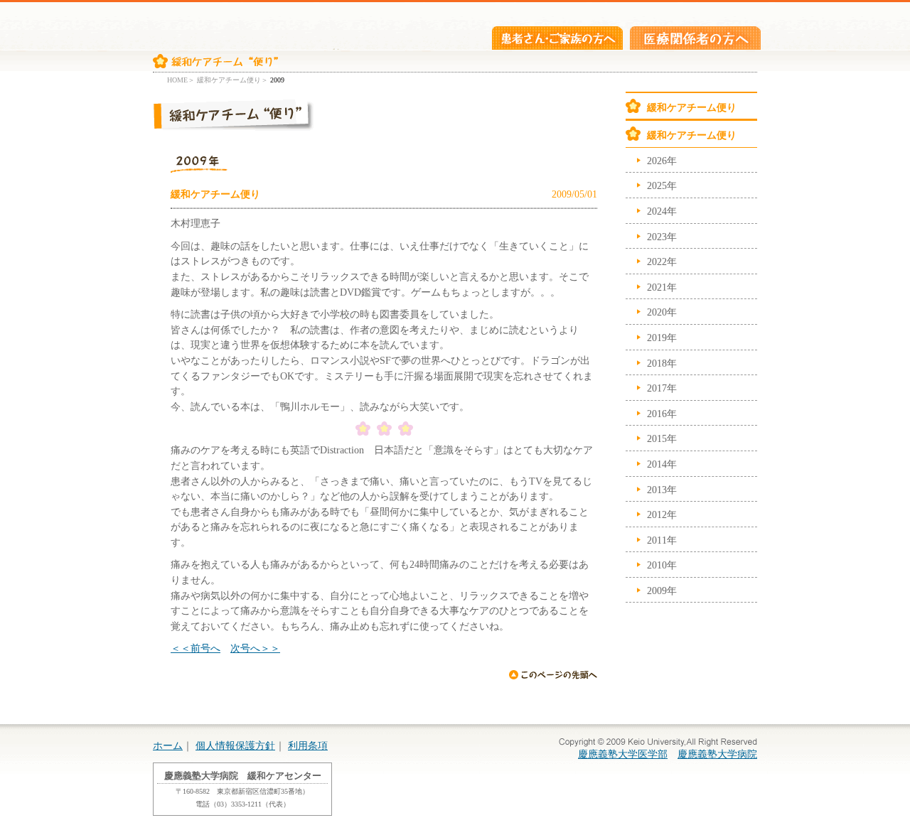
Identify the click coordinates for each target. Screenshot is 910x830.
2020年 (662, 312)
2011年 (662, 540)
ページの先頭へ (552, 674)
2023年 (662, 236)
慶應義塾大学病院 (717, 754)
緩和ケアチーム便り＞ (232, 80)
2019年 (662, 337)
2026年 (662, 160)
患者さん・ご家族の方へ (557, 38)
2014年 (662, 464)
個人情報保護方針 (235, 745)
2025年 (662, 185)
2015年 (662, 438)
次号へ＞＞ (255, 648)
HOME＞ (181, 80)
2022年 (662, 261)
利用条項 (308, 745)
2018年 (662, 363)
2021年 (662, 287)
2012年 (662, 514)
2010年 (662, 565)
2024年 (662, 211)
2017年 (662, 388)
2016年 (662, 413)
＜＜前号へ (195, 648)
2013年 (662, 489)
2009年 (662, 590)
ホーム (168, 745)
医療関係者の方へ (695, 38)
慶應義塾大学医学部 (623, 754)
